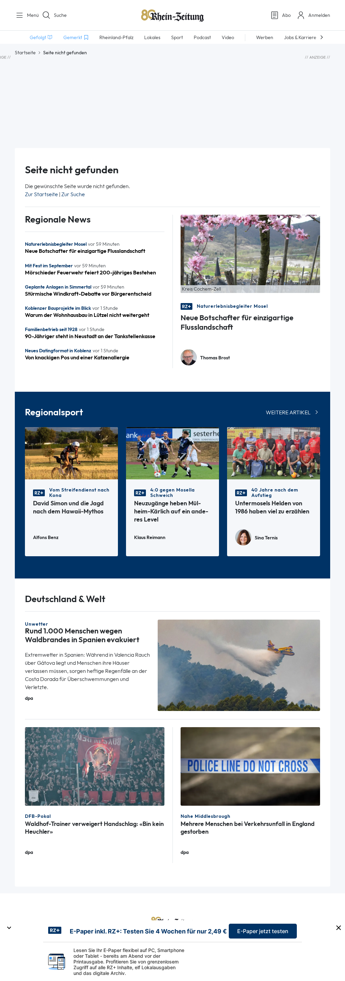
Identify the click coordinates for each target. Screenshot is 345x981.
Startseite (25, 53)
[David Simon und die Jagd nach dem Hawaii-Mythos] (71, 452)
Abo (286, 15)
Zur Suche (73, 194)
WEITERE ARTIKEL (288, 412)
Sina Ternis (266, 538)
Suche (60, 15)
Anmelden (319, 15)
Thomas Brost (215, 358)
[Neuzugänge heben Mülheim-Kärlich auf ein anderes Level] (172, 452)
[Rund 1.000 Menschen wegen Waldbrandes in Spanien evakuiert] (239, 664)
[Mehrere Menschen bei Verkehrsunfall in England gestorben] (250, 765)
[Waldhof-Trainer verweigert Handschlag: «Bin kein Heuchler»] (94, 765)
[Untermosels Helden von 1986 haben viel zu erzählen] (273, 452)
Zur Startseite (41, 194)
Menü (30, 15)
